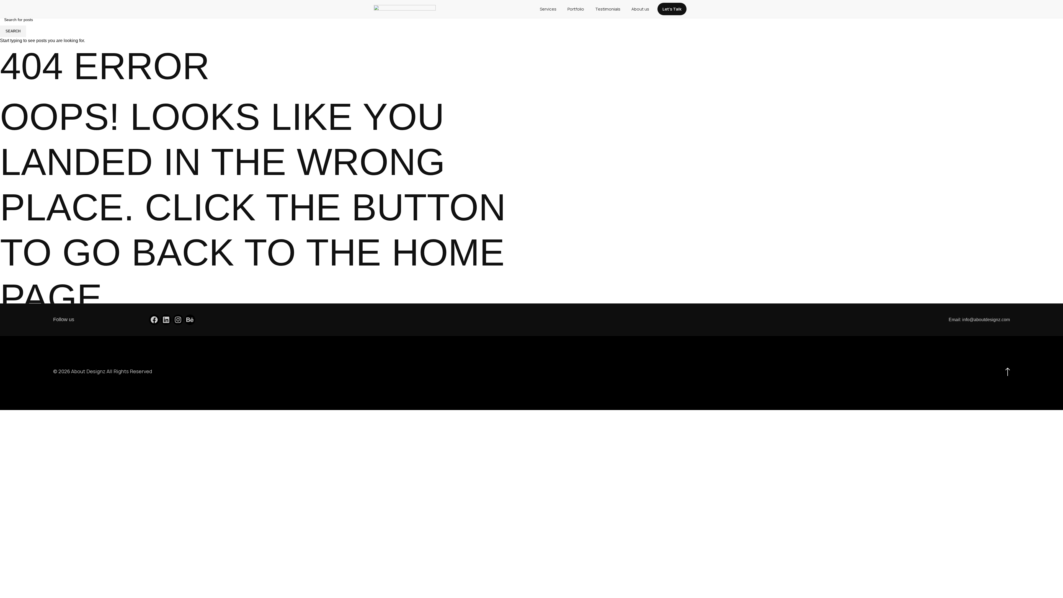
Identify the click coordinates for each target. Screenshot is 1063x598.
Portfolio (575, 9)
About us (640, 9)
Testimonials (607, 9)
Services (548, 9)
